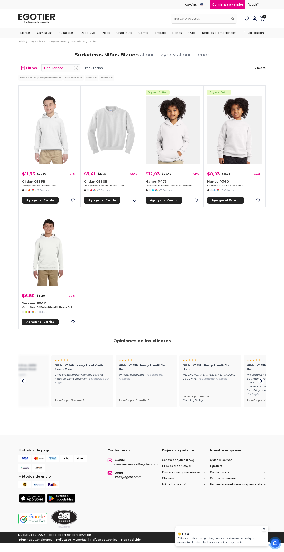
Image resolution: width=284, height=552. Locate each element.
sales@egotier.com (128, 477)
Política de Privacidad (71, 539)
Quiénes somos (221, 460)
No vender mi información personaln (236, 484)
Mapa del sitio (131, 539)
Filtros (31, 68)
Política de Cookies (103, 539)
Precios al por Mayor (176, 466)
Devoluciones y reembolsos (182, 472)
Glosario (168, 478)
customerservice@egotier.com (136, 464)
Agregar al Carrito (40, 200)
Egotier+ (216, 466)
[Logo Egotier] (38, 19)
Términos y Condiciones (35, 539)
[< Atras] (23, 381)
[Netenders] (27, 534)
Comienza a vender (227, 4)
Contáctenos (219, 472)
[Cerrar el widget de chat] (264, 529)
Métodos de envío (175, 484)
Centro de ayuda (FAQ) (178, 460)
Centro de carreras (223, 478)
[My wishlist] (247, 19)
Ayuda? (253, 4)
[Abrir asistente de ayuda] (275, 543)
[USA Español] (203, 4)
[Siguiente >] (261, 381)
